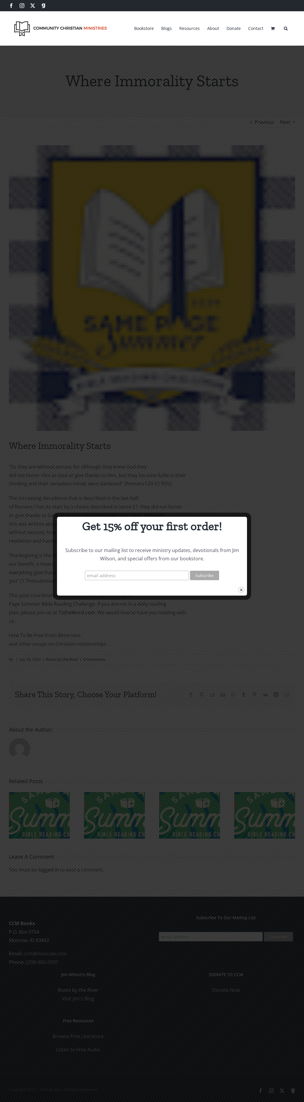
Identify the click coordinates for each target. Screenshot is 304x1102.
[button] (286, 27)
